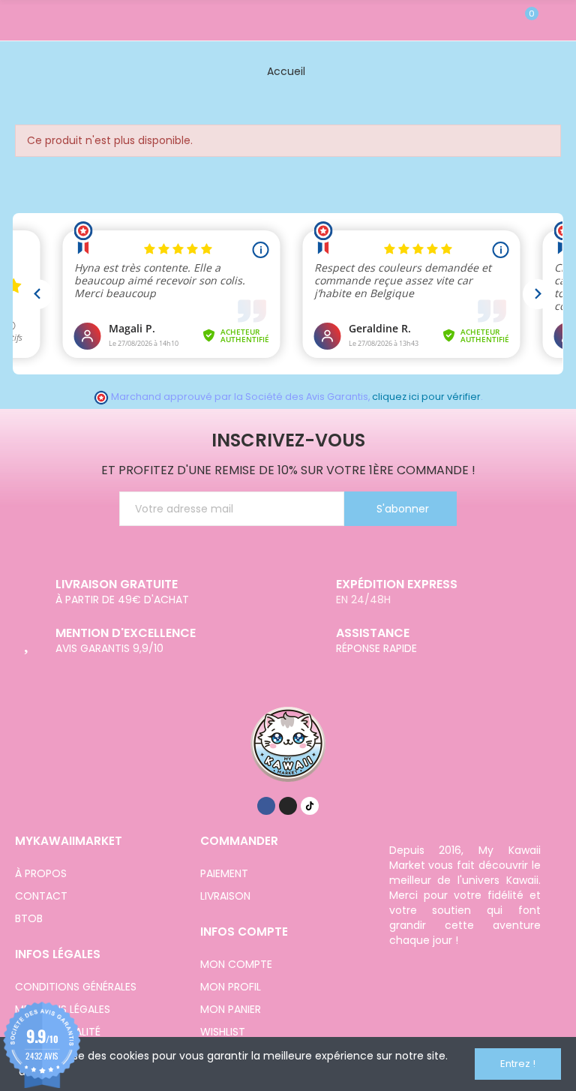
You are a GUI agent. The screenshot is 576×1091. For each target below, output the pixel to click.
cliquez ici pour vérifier (426, 396)
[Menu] (22, 20)
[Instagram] (288, 806)
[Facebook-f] (266, 806)
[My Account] (553, 20)
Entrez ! (518, 1063)
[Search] (499, 20)
